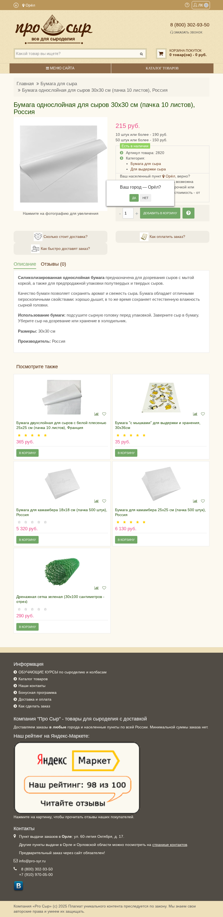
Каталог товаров (33, 679)
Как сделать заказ (34, 706)
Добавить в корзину (160, 213)
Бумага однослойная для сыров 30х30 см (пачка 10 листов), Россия (95, 90)
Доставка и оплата (34, 699)
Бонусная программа (37, 692)
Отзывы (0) (53, 264)
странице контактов (169, 844)
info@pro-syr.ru (32, 861)
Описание (25, 264)
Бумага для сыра (59, 83)
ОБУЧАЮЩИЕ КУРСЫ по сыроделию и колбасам (62, 672)
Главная (25, 83)
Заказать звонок (187, 32)
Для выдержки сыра (148, 169)
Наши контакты (31, 685)
